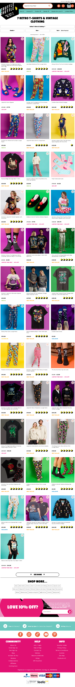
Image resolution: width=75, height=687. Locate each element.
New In (22, 11)
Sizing (37, 658)
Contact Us (37, 650)
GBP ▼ (72, 1)
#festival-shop (24, 592)
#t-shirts (49, 592)
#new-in (33, 585)
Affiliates (13, 663)
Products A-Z (62, 658)
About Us (13, 645)
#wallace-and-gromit (33, 592)
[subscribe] (70, 612)
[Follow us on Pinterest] (54, 634)
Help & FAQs (37, 647)
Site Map (62, 655)
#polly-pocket (56, 592)
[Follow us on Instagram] (29, 634)
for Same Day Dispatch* (40, 626)
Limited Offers (69, 11)
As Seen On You (13, 655)
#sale (16, 585)
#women (50, 585)
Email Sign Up (13, 647)
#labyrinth (22, 589)
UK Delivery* (14, 626)
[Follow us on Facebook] (20, 634)
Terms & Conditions (62, 650)
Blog (13, 653)
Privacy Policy (61, 647)
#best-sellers (22, 585)
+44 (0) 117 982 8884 (65, 1)
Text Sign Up (13, 650)
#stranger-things (50, 589)
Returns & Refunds (37, 655)
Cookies (61, 653)
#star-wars (15, 589)
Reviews (13, 658)
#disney (17, 592)
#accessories (59, 589)
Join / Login (37, 645)
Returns (66, 626)
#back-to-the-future (41, 589)
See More (38, 574)
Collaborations (13, 660)
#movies (27, 589)
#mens (27, 585)
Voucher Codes (62, 645)
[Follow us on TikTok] (37, 634)
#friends (33, 589)
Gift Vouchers (37, 660)
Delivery (37, 653)
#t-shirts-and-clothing (41, 585)
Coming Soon (13, 666)
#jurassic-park (57, 585)
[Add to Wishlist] (22, 38)
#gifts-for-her (43, 592)
